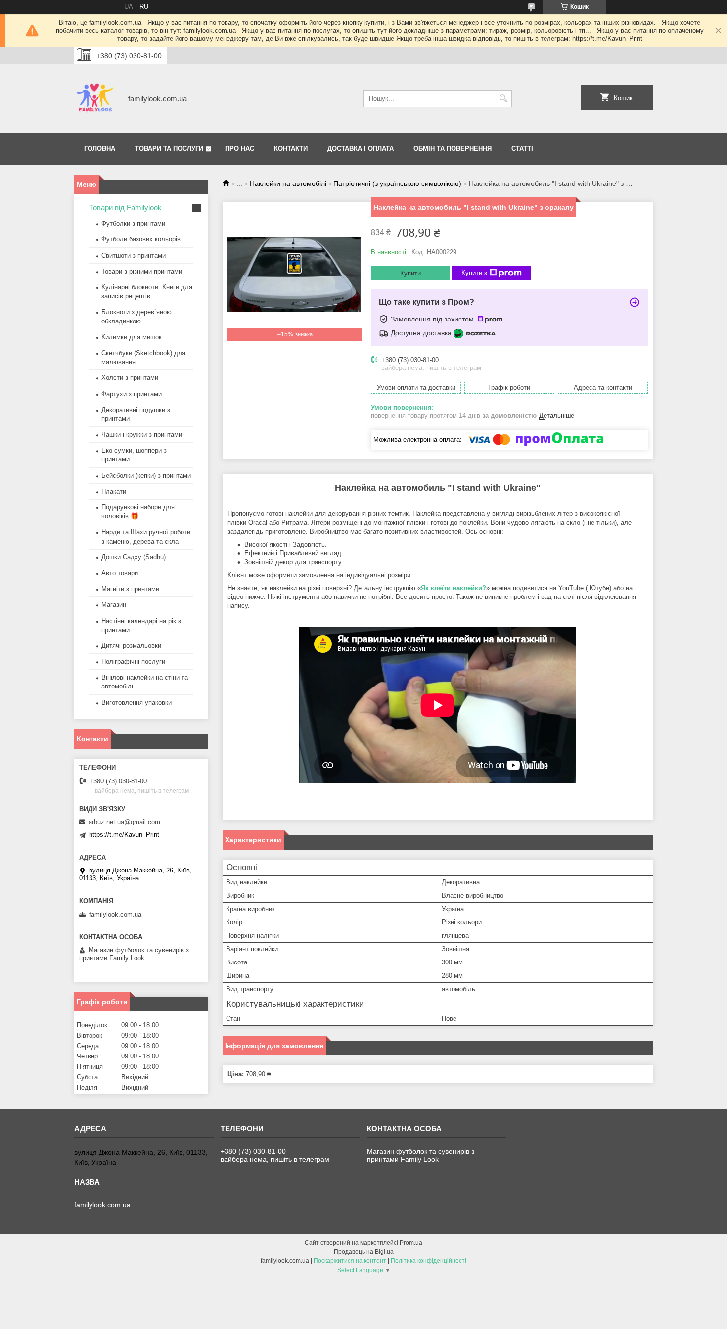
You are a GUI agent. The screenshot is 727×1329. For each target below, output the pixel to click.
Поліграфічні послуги (133, 661)
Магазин (113, 604)
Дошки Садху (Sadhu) (133, 557)
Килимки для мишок (131, 337)
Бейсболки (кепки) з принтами (146, 475)
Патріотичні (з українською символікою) (397, 183)
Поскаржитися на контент (350, 1260)
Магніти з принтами (130, 589)
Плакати (113, 491)
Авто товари (119, 573)
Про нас (239, 148)
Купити (410, 273)
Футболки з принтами (133, 223)
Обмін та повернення (452, 148)
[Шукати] (503, 98)
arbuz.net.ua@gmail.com (124, 821)
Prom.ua (411, 1242)
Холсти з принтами (129, 377)
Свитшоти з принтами (133, 255)
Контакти (291, 148)
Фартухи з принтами (131, 394)
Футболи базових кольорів (141, 239)
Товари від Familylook (125, 207)
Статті (522, 148)
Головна (99, 148)
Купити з (474, 272)
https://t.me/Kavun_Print (124, 834)
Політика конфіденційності (428, 1260)
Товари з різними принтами (141, 271)
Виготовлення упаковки (136, 702)
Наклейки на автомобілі (288, 183)
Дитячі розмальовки (131, 645)
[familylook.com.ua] (95, 98)
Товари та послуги (169, 148)
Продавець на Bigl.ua (364, 1251)
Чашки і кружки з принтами (141, 434)
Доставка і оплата (360, 148)
